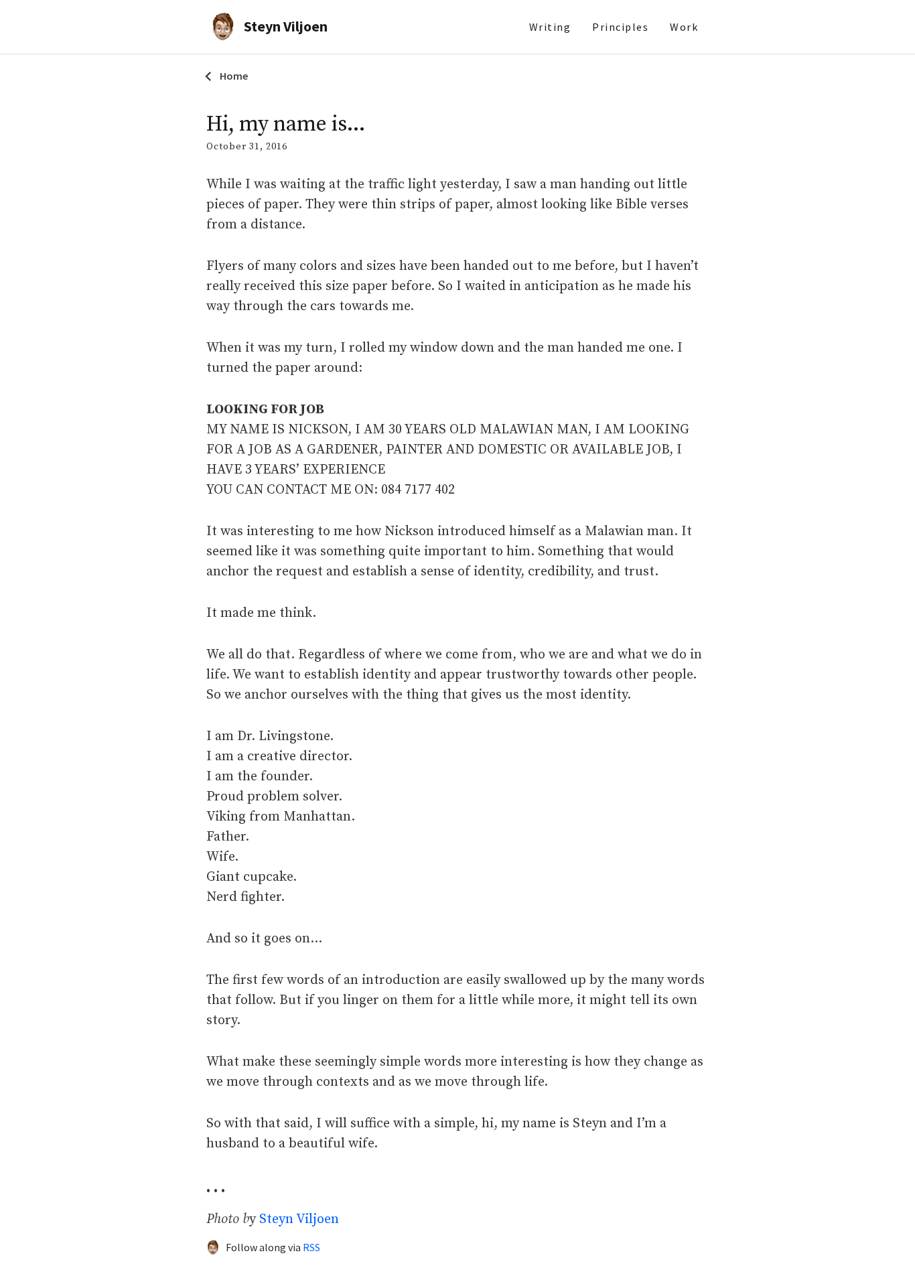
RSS (311, 1247)
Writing (550, 26)
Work (684, 26)
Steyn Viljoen (299, 1219)
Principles (620, 26)
